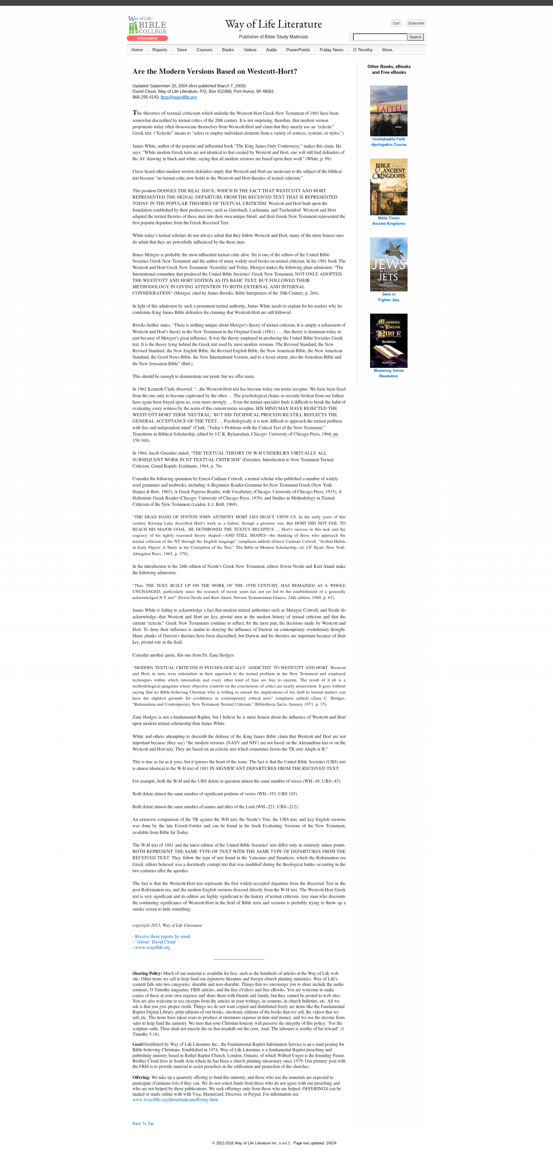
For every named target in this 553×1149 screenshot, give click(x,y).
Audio (271, 49)
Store (182, 49)
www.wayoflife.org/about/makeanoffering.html (175, 1099)
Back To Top (143, 1123)
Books (228, 49)
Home (137, 49)
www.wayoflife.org (152, 947)
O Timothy (363, 49)
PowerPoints (298, 49)
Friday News (332, 49)
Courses (204, 49)
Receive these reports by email (162, 936)
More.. (388, 49)
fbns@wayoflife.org (179, 97)
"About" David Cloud (155, 942)
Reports (159, 49)
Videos (250, 49)
